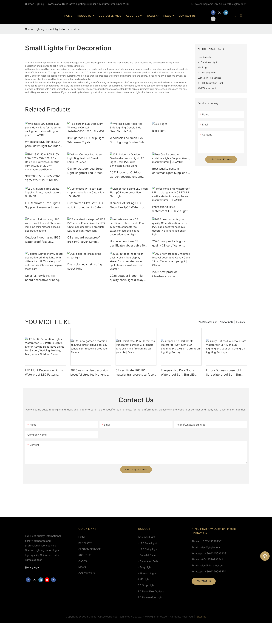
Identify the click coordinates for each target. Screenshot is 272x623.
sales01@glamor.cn (206, 4)
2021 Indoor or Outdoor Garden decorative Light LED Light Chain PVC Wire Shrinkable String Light (127, 175)
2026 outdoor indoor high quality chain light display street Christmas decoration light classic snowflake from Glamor (128, 278)
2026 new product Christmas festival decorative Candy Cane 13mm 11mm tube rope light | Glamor (170, 274)
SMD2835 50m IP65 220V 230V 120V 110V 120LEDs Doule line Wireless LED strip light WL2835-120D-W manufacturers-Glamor (44, 178)
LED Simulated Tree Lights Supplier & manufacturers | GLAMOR (42, 205)
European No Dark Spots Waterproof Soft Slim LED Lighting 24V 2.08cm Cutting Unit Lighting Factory (180, 373)
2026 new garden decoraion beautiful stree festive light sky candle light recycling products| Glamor (90, 373)
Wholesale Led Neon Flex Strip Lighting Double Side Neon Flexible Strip (127, 140)
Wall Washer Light (207, 322)
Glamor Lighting (34, 29)
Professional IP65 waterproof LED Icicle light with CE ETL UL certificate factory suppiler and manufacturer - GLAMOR (170, 209)
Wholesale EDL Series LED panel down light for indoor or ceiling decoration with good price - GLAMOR (43, 144)
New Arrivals (226, 322)
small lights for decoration (63, 29)
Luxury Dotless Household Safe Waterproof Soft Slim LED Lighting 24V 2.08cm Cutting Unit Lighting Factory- (226, 373)
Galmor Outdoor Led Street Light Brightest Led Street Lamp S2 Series (85, 171)
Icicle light (159, 130)
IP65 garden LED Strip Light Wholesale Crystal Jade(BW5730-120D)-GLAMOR (85, 140)
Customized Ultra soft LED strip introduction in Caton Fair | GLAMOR (85, 205)
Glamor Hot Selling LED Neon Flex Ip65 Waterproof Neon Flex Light (128, 205)
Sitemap (201, 616)
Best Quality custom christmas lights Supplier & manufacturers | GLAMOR (169, 171)
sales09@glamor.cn (234, 4)
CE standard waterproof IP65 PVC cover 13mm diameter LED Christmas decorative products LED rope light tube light (83, 240)
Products (240, 322)
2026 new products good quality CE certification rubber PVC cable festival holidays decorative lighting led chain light (170, 244)
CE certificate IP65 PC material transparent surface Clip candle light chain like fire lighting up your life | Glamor (135, 373)
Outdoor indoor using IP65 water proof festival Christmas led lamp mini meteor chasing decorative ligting (43, 240)
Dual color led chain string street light (84, 266)
